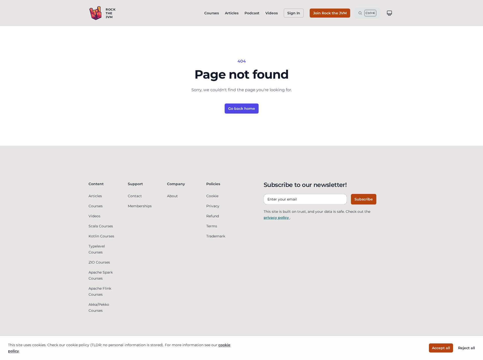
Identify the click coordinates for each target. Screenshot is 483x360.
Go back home (241, 108)
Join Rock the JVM (330, 13)
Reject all (466, 348)
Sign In (293, 13)
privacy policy (277, 217)
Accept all (441, 348)
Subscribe (363, 199)
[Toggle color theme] (389, 13)
